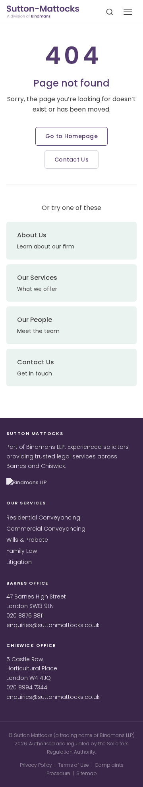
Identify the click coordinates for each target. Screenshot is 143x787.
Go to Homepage (71, 136)
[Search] (110, 12)
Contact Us (71, 160)
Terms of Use (73, 765)
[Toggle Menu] (128, 12)
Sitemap (86, 773)
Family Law (21, 551)
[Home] (42, 12)
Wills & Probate (27, 540)
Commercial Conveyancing (45, 529)
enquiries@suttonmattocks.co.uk (53, 625)
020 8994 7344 (26, 687)
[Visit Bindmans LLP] (34, 482)
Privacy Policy (36, 765)
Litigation (19, 562)
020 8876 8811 (25, 616)
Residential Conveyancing (43, 517)
